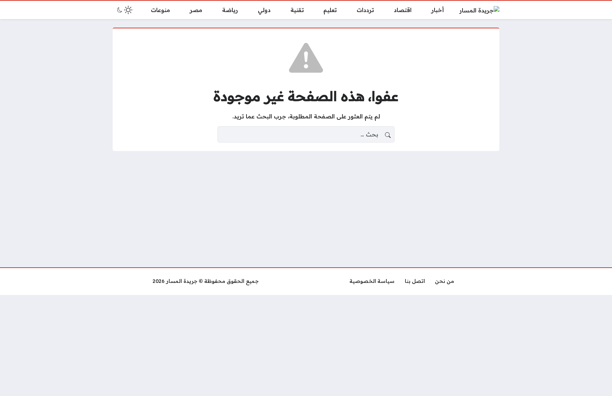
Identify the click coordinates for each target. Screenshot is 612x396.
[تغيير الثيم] (124, 10)
